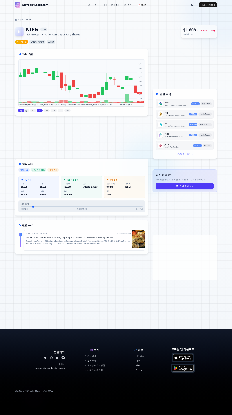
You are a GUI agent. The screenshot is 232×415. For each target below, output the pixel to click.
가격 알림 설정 (187, 185)
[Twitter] (45, 357)
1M (46, 110)
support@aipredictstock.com (50, 368)
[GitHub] (51, 357)
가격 (105, 4)
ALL (67, 110)
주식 (21, 19)
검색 (96, 4)
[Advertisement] (81, 139)
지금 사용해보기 (208, 4)
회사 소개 (115, 4)
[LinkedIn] (57, 357)
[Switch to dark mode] (192, 4)
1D (33, 110)
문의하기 (127, 4)
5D (40, 110)
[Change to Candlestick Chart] (21, 110)
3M (53, 110)
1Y (60, 110)
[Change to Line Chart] (26, 110)
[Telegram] (63, 357)
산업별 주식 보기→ (184, 154)
